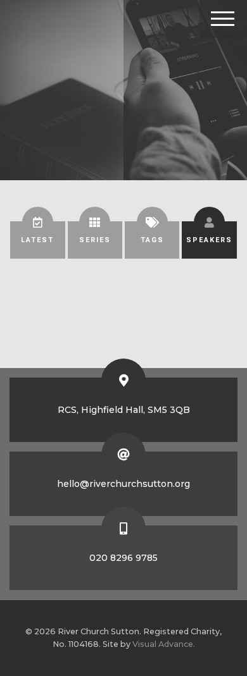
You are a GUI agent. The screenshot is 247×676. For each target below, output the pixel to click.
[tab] (37, 240)
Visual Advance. (163, 644)
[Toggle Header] (223, 19)
